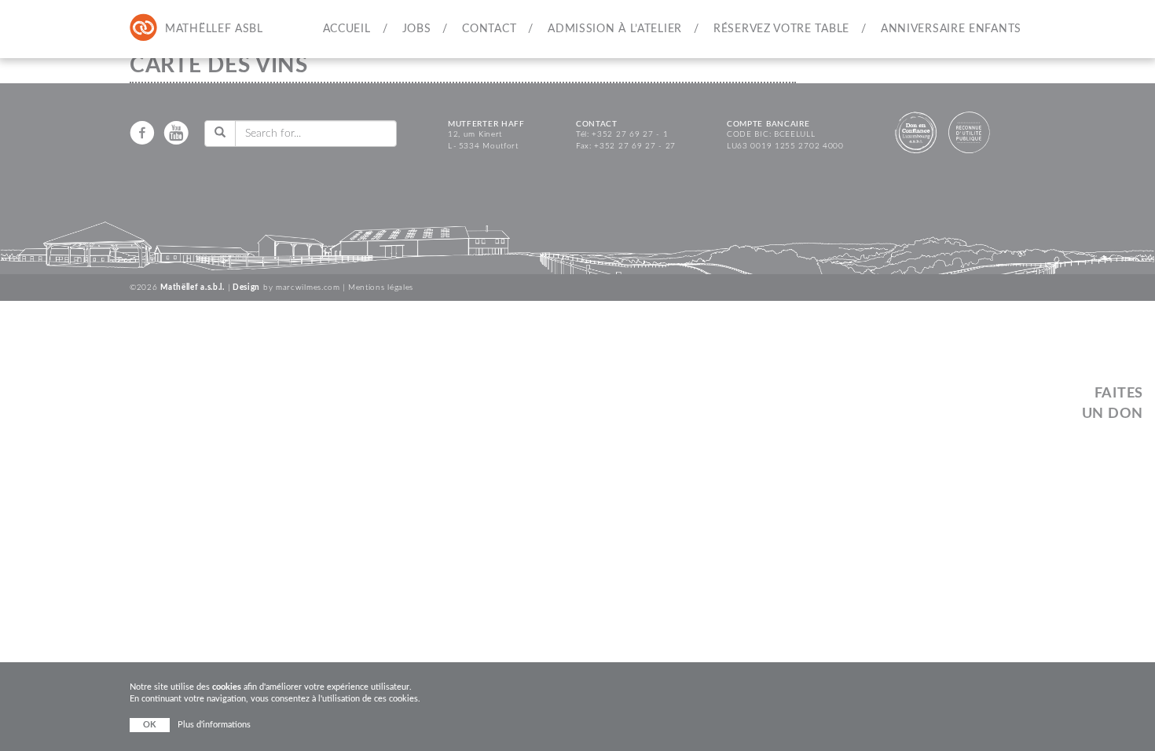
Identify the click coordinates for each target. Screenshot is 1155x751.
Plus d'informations (214, 725)
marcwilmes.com (308, 287)
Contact (489, 29)
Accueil (347, 29)
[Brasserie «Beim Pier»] (207, 28)
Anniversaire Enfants (951, 29)
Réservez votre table (781, 29)
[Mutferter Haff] (175, 28)
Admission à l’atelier (615, 29)
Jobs (416, 29)
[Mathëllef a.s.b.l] (144, 28)
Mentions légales (380, 287)
